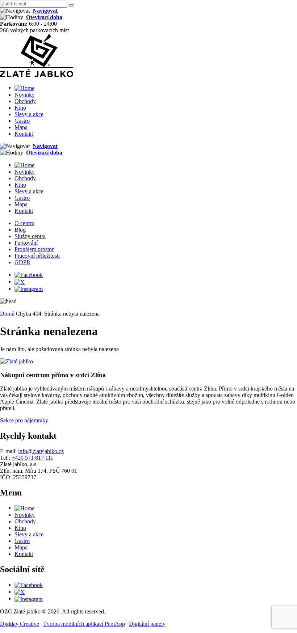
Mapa (21, 127)
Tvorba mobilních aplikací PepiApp (84, 624)
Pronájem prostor (34, 249)
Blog (20, 230)
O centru (24, 223)
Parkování (26, 243)
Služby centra (30, 236)
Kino (20, 108)
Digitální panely (147, 624)
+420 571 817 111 (32, 458)
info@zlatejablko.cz (41, 451)
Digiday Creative (19, 624)
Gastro (22, 121)
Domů (7, 314)
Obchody (25, 101)
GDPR (22, 262)
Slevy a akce (28, 114)
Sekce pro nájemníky (24, 420)
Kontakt (23, 134)
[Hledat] (71, 5)
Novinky (24, 95)
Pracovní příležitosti (37, 256)
